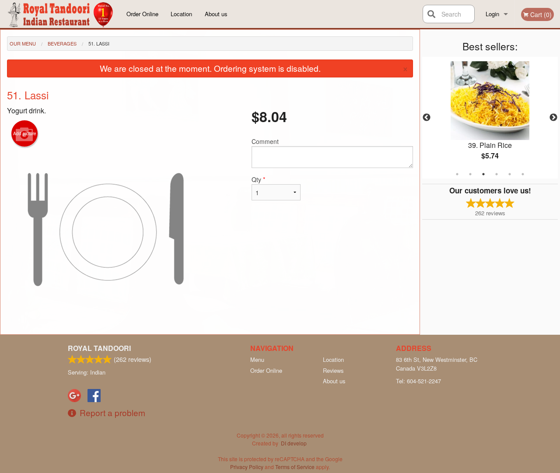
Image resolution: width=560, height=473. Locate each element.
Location (181, 14)
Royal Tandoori (99, 348)
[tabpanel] (490, 117)
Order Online (142, 14)
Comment (265, 141)
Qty (258, 179)
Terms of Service (295, 466)
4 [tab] (496, 174)
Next (553, 117)
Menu (257, 359)
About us (216, 14)
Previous (426, 117)
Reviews (333, 370)
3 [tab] (483, 174)
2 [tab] (470, 174)
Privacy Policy (246, 466)
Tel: (418, 381)
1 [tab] (457, 174)
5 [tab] (509, 174)
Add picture (24, 133)
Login (492, 14)
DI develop (294, 443)
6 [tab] (522, 174)
